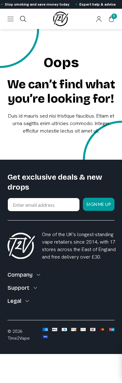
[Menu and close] (11, 19)
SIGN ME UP (98, 204)
